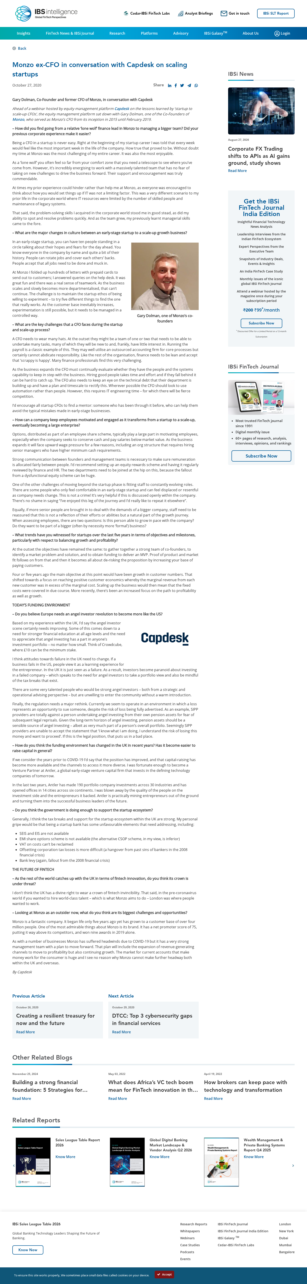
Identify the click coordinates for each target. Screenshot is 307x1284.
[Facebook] (176, 85)
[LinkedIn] (169, 85)
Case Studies (190, 1245)
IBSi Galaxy (215, 33)
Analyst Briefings (199, 13)
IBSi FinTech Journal (233, 1224)
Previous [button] (13, 1165)
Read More (25, 1031)
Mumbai (285, 1245)
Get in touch (239, 13)
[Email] (189, 85)
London (285, 1224)
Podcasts (187, 1252)
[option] (59, 1166)
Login (285, 33)
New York (286, 1231)
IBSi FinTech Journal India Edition (243, 1231)
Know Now (27, 1250)
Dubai (283, 1238)
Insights (23, 33)
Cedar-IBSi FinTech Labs (150, 13)
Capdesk (121, 108)
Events (185, 1259)
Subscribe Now (261, 323)
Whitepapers (190, 1231)
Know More (65, 1156)
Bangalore (287, 1252)
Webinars (187, 1238)
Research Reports (193, 1224)
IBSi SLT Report (276, 13)
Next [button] (293, 1165)
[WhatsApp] (196, 85)
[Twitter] (182, 85)
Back (22, 48)
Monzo (18, 119)
